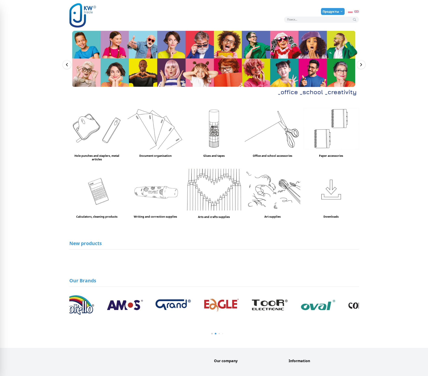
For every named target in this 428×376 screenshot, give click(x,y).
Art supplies (272, 217)
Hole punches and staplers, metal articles (96, 157)
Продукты (331, 11)
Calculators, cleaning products (96, 217)
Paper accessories (331, 156)
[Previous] (66, 64)
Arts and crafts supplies (214, 217)
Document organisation (155, 156)
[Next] (361, 64)
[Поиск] (355, 20)
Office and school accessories (272, 156)
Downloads (331, 217)
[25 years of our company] (214, 65)
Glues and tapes (214, 156)
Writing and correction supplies (155, 217)
